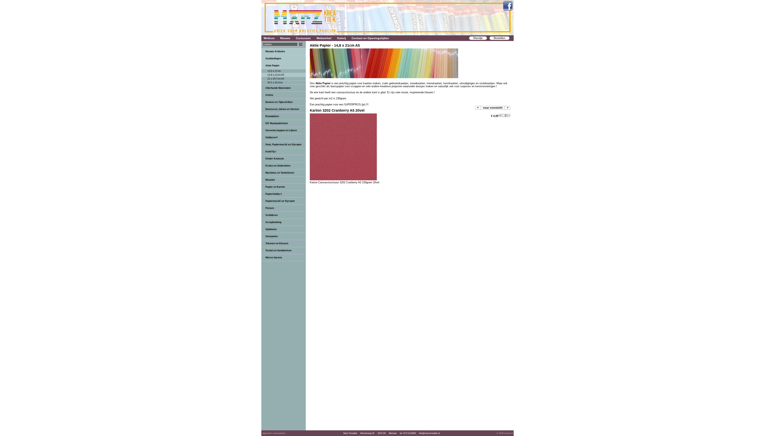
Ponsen (269, 208)
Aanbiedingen (273, 58)
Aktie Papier (272, 65)
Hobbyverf (271, 137)
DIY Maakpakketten (276, 123)
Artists (269, 95)
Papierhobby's (273, 194)
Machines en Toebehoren (279, 172)
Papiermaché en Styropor (280, 201)
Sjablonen (271, 229)
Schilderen (271, 215)
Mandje (478, 38)
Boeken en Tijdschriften (279, 102)
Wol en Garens (273, 257)
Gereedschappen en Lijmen (281, 130)
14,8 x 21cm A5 (275, 74)
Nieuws (285, 38)
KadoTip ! (270, 151)
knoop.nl (508, 433)
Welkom (269, 38)
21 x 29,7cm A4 (275, 78)
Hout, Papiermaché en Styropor (283, 144)
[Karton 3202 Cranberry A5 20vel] (343, 179)
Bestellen (499, 38)
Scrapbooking (273, 222)
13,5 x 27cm (274, 71)
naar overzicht (493, 107)
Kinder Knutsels (274, 158)
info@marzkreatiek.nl (429, 433)
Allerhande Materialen (278, 88)
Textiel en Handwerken (278, 250)
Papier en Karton (275, 187)
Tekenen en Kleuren (276, 243)
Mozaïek (270, 179)
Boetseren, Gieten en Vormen (282, 109)
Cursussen (303, 38)
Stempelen (271, 236)
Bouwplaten (272, 116)
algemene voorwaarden (273, 433)
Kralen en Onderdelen (277, 165)
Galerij (341, 38)
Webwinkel (323, 38)
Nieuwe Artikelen (275, 51)
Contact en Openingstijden (370, 38)
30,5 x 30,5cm (275, 82)
